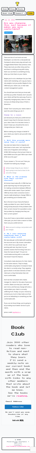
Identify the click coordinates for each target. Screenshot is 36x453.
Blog (12, 9)
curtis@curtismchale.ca (18, 446)
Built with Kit (18, 420)
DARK (30, 13)
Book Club (7, 13)
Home (5, 9)
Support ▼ (20, 13)
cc (20, 312)
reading (21, 396)
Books (20, 9)
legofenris (16, 312)
